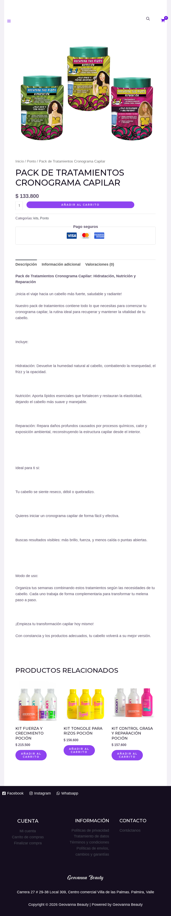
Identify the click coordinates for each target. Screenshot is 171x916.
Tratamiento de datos (91, 836)
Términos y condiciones (89, 842)
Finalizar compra (28, 843)
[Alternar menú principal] (9, 21)
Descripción (26, 264)
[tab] (26, 264)
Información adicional (61, 264)
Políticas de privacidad (90, 830)
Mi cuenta (28, 831)
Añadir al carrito (80, 204)
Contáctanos (130, 830)
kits (35, 218)
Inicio (19, 161)
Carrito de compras (28, 837)
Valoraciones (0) (99, 264)
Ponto (31, 161)
